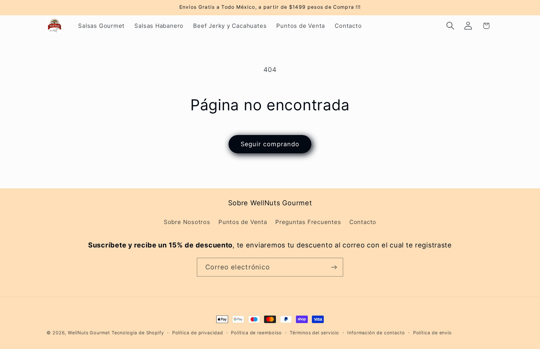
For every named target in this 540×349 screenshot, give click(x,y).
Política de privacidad (197, 332)
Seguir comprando (270, 144)
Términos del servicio (314, 332)
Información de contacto (376, 332)
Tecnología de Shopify (138, 332)
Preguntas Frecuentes (308, 221)
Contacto (362, 221)
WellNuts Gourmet (89, 332)
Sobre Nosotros (187, 221)
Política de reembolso (256, 332)
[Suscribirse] (334, 267)
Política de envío (432, 332)
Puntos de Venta (242, 221)
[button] (450, 26)
